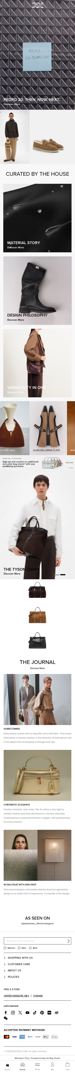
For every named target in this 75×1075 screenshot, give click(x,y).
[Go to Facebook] (5, 1012)
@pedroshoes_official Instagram (37, 923)
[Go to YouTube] (27, 1012)
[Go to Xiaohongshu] (49, 1012)
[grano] (7, 1064)
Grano (8, 1069)
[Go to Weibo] (56, 1012)
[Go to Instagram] (13, 1012)
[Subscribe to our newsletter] (68, 941)
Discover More (37, 668)
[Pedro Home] (37, 5)
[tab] (56, 574)
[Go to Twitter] (20, 1012)
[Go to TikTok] (35, 1012)
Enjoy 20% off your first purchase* (37, 1058)
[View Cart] (68, 1064)
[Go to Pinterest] (42, 1012)
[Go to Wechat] (5, 1018)
